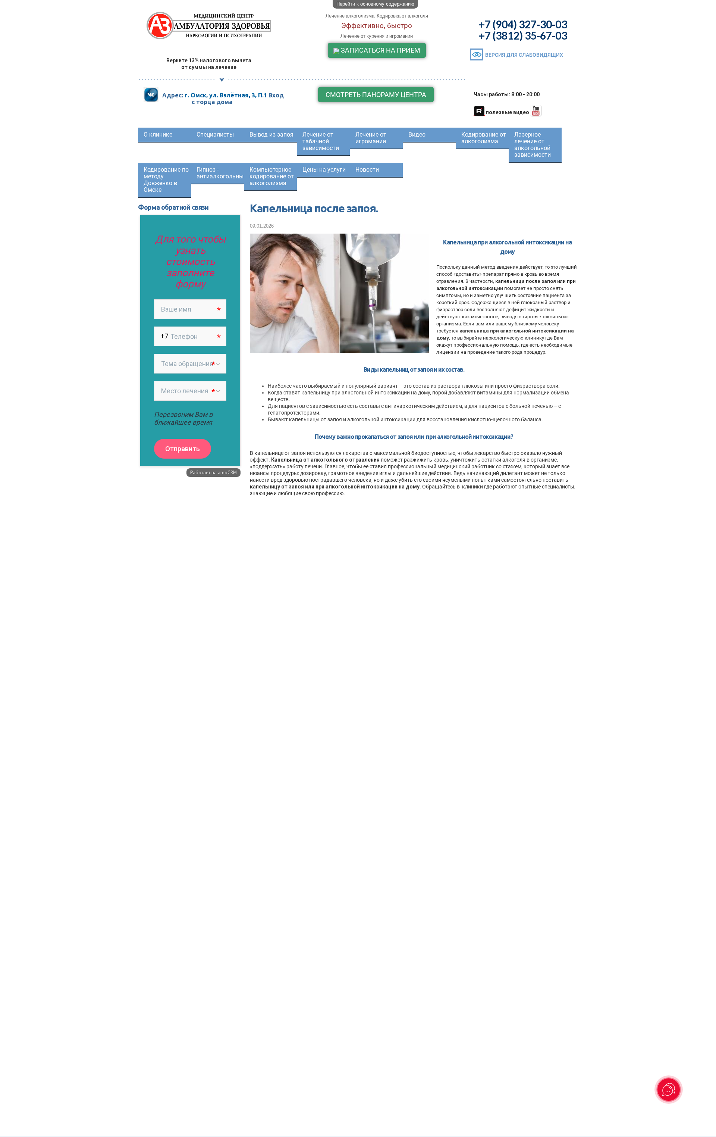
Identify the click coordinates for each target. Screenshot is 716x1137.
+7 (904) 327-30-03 (523, 24)
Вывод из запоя (271, 134)
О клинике (158, 134)
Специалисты (215, 134)
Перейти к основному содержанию (375, 4)
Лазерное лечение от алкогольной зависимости (532, 144)
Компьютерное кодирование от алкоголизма (271, 176)
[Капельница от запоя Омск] (339, 349)
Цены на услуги (324, 169)
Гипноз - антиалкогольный (220, 173)
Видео (416, 134)
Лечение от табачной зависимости (320, 141)
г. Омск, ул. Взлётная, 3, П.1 (226, 95)
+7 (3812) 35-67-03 (523, 35)
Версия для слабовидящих (524, 55)
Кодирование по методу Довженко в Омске (166, 179)
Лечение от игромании (370, 138)
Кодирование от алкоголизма (483, 138)
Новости (367, 169)
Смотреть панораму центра (376, 95)
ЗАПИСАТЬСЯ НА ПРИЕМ (379, 50)
